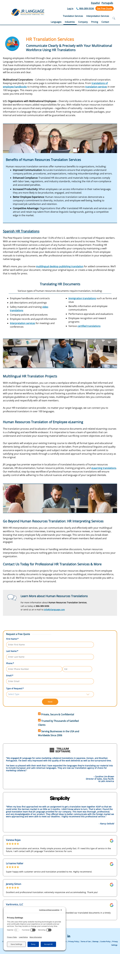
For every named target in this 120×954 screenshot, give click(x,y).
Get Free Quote (104, 8)
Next (50, 701)
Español (95, 2)
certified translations (89, 326)
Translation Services (73, 15)
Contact (105, 21)
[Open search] (114, 18)
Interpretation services (22, 323)
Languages (56, 21)
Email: (9, 675)
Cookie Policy (105, 941)
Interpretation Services (97, 15)
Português (107, 2)
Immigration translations (82, 298)
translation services (96, 86)
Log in (70, 8)
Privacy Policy (73, 941)
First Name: (12, 638)
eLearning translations (103, 468)
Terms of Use (86, 941)
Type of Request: (15, 688)
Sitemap (95, 941)
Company (83, 21)
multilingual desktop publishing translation (59, 266)
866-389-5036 (86, 8)
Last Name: (12, 651)
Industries (70, 21)
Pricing (94, 21)
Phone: (10, 663)
